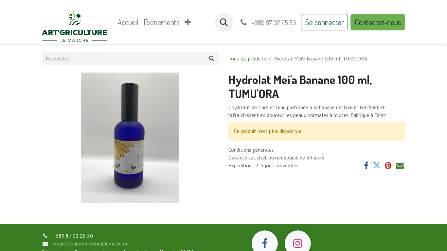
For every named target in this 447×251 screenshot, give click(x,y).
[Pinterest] (388, 165)
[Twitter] (377, 165)
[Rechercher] (212, 58)
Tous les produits (247, 58)
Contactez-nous (378, 22)
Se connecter (324, 22)
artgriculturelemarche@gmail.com (91, 243)
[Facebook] (366, 165)
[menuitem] (128, 22)
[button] (223, 22)
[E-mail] (400, 165)
